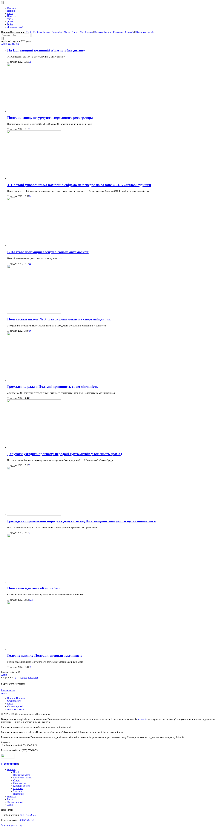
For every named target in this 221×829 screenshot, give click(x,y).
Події (28, 32)
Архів (151, 32)
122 (31, 599)
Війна (10, 24)
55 (30, 667)
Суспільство (86, 32)
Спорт (75, 32)
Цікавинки (140, 32)
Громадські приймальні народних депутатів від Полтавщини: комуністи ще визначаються (81, 521)
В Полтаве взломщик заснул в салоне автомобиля (48, 252)
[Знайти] (31, 35)
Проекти (11, 16)
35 (30, 62)
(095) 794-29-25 (28, 815)
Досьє (10, 21)
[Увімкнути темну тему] (2, 2)
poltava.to (142, 719)
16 (30, 330)
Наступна (33, 677)
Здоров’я (129, 32)
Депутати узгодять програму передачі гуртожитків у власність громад (64, 454)
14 (30, 196)
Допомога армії (15, 27)
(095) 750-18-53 (27, 820)
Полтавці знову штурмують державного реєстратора (50, 118)
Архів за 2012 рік (10, 44)
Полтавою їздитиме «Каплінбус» (33, 588)
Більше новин (8, 690)
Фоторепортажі (15, 706)
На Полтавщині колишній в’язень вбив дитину (46, 50)
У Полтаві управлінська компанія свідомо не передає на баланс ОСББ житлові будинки (79, 185)
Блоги (10, 13)
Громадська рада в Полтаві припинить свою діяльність (52, 386)
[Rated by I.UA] (7, 758)
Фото (10, 19)
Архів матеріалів (15, 709)
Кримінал (118, 32)
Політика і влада (41, 32)
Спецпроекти (14, 701)
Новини (11, 10)
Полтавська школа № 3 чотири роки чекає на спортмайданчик (59, 319)
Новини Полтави (16, 698)
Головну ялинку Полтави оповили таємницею (44, 655)
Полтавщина (9, 763)
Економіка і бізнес (61, 32)
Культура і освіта (102, 32)
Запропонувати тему (11, 825)
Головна (11, 8)
